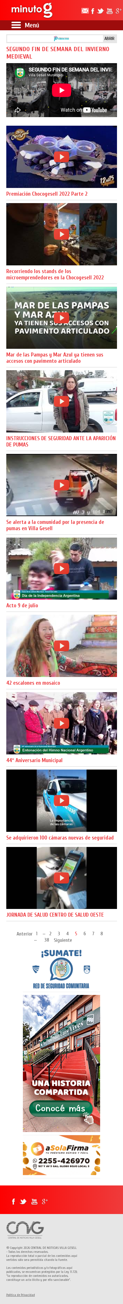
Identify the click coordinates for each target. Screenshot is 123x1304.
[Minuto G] (32, 10)
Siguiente (63, 940)
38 (46, 939)
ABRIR (109, 38)
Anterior (25, 934)
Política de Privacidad (20, 1295)
